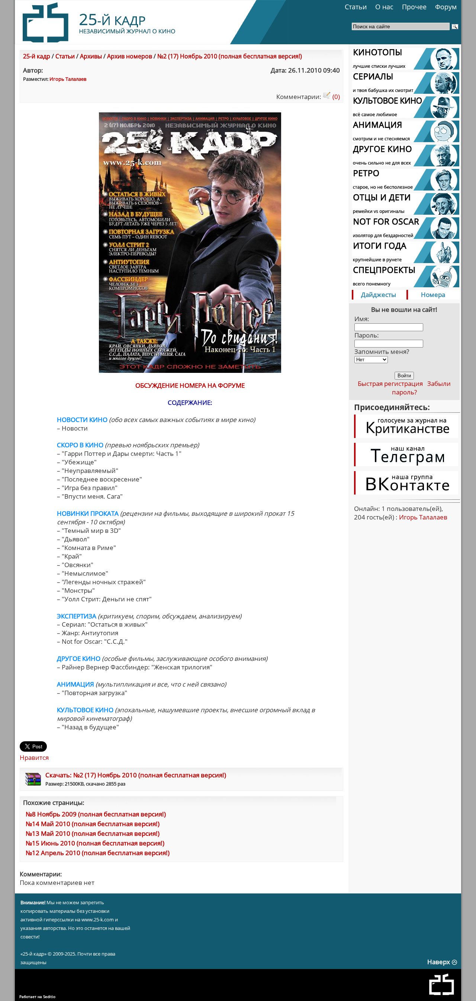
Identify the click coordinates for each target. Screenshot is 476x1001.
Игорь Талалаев (67, 79)
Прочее (414, 6)
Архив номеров (129, 56)
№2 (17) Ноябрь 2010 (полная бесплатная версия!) (229, 56)
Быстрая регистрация (390, 383)
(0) (335, 96)
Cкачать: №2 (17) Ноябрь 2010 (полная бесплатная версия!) (135, 775)
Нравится (34, 757)
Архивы (91, 56)
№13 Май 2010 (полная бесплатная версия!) (93, 833)
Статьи (356, 6)
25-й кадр (36, 56)
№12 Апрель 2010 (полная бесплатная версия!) (98, 852)
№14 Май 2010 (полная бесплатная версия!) (93, 823)
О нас (384, 6)
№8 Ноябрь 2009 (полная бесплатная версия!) (96, 814)
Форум (446, 6)
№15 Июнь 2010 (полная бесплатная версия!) (95, 843)
